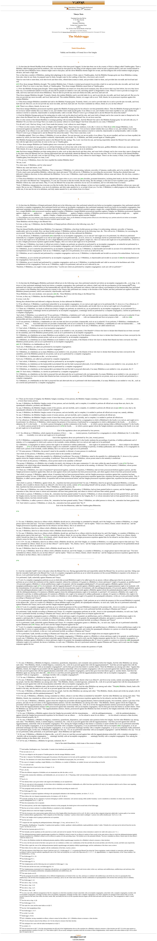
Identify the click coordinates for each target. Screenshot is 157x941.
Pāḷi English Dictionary (74, 9)
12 (93, 330)
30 (84, 502)
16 (20, 790)
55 (86, 688)
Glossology (79, 7)
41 (106, 591)
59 (123, 697)
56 (92, 688)
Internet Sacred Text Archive (70, 32)
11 (80, 314)
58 (101, 695)
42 (34, 617)
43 (25, 628)
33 (23, 541)
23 (49, 450)
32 (77, 530)
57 (52, 693)
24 (121, 456)
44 (95, 639)
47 (61, 666)
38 (139, 581)
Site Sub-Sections (88, 7)
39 (20, 861)
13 (49, 344)
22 (68, 446)
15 (132, 368)
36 (36, 570)
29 (94, 495)
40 (71, 585)
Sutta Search (87, 9)
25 (89, 463)
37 (110, 581)
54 (77, 686)
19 (20, 798)
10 (116, 303)
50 (55, 677)
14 (137, 363)
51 (98, 679)
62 (65, 740)
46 (36, 666)
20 (129, 432)
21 (79, 439)
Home (66, 7)
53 (88, 683)
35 (50, 554)
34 (73, 548)
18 (26, 423)
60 (30, 710)
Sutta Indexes (72, 7)
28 (53, 484)
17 (49, 409)
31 (73, 527)
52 (138, 681)
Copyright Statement (78, 939)
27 (52, 469)
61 (37, 716)
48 (22, 674)
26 (117, 463)
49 (77, 674)
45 (107, 664)
